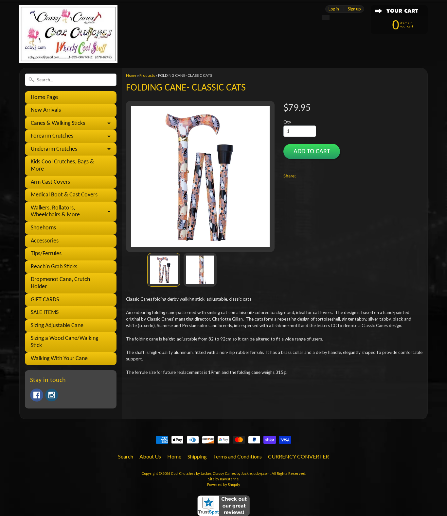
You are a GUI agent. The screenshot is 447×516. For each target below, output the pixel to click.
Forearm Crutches (52, 136)
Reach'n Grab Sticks (54, 267)
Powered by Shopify (223, 484)
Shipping (197, 456)
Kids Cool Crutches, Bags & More (62, 165)
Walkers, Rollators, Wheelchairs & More (55, 211)
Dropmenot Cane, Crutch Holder (60, 283)
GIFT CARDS (45, 300)
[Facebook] (36, 395)
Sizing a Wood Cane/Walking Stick (64, 342)
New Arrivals (46, 110)
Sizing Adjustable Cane (57, 326)
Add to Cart (312, 151)
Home (131, 75)
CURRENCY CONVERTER (298, 456)
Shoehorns (43, 228)
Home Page (44, 97)
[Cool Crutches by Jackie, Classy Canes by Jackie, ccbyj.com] (68, 53)
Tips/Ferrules (46, 254)
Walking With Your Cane (59, 359)
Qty (287, 122)
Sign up (354, 9)
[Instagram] (51, 395)
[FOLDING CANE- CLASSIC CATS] (163, 270)
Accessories (45, 241)
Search (125, 456)
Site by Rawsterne (223, 479)
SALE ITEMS (45, 312)
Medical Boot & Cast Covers (64, 195)
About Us (150, 456)
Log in (334, 9)
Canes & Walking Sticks (58, 123)
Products (147, 75)
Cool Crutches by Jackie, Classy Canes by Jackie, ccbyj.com (220, 473)
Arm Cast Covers (50, 182)
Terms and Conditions (237, 456)
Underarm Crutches (54, 149)
